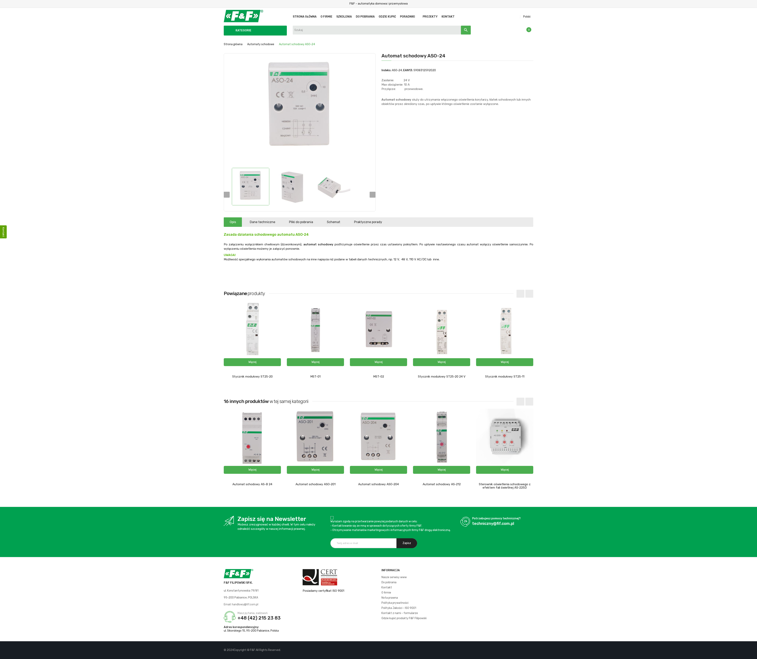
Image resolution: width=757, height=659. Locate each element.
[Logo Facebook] (517, 650)
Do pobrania (388, 582)
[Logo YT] (523, 650)
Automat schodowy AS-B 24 (252, 484)
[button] (252, 362)
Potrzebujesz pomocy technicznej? (496, 518)
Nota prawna (389, 597)
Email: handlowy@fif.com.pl (241, 604)
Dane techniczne (262, 222)
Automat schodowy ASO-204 (378, 484)
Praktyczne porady (368, 222)
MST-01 (315, 376)
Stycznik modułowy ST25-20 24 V (441, 376)
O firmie (386, 592)
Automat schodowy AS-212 (442, 484)
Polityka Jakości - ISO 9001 (398, 608)
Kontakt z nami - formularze (399, 613)
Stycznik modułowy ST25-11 (504, 376)
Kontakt (386, 587)
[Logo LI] (530, 650)
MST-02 (378, 376)
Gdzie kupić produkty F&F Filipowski (404, 618)
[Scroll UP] (752, 654)
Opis (233, 222)
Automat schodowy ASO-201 (316, 484)
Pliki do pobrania (301, 222)
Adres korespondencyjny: (241, 627)
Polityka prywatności (394, 603)
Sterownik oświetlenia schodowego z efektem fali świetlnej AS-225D (505, 485)
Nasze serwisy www (394, 577)
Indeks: (386, 70)
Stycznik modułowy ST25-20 (252, 376)
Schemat (333, 222)
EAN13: (408, 70)
